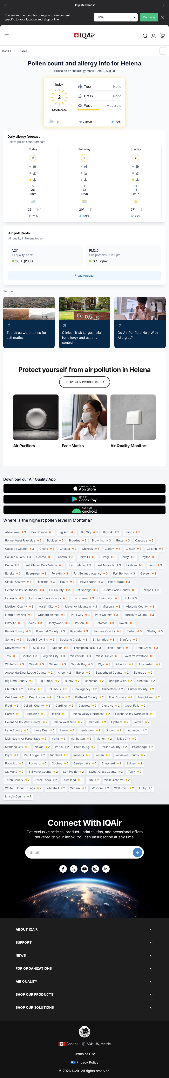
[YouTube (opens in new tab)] (84, 869)
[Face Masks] (84, 417)
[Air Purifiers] (36, 417)
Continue (149, 17)
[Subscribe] (137, 852)
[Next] (163, 5)
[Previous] (5, 5)
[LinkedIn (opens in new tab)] (106, 869)
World (5, 50)
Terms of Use (84, 1054)
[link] (145, 35)
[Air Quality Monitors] (133, 417)
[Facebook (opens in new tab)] (63, 869)
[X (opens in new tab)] (73, 869)
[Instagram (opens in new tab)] (95, 869)
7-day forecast (84, 275)
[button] (45, 255)
